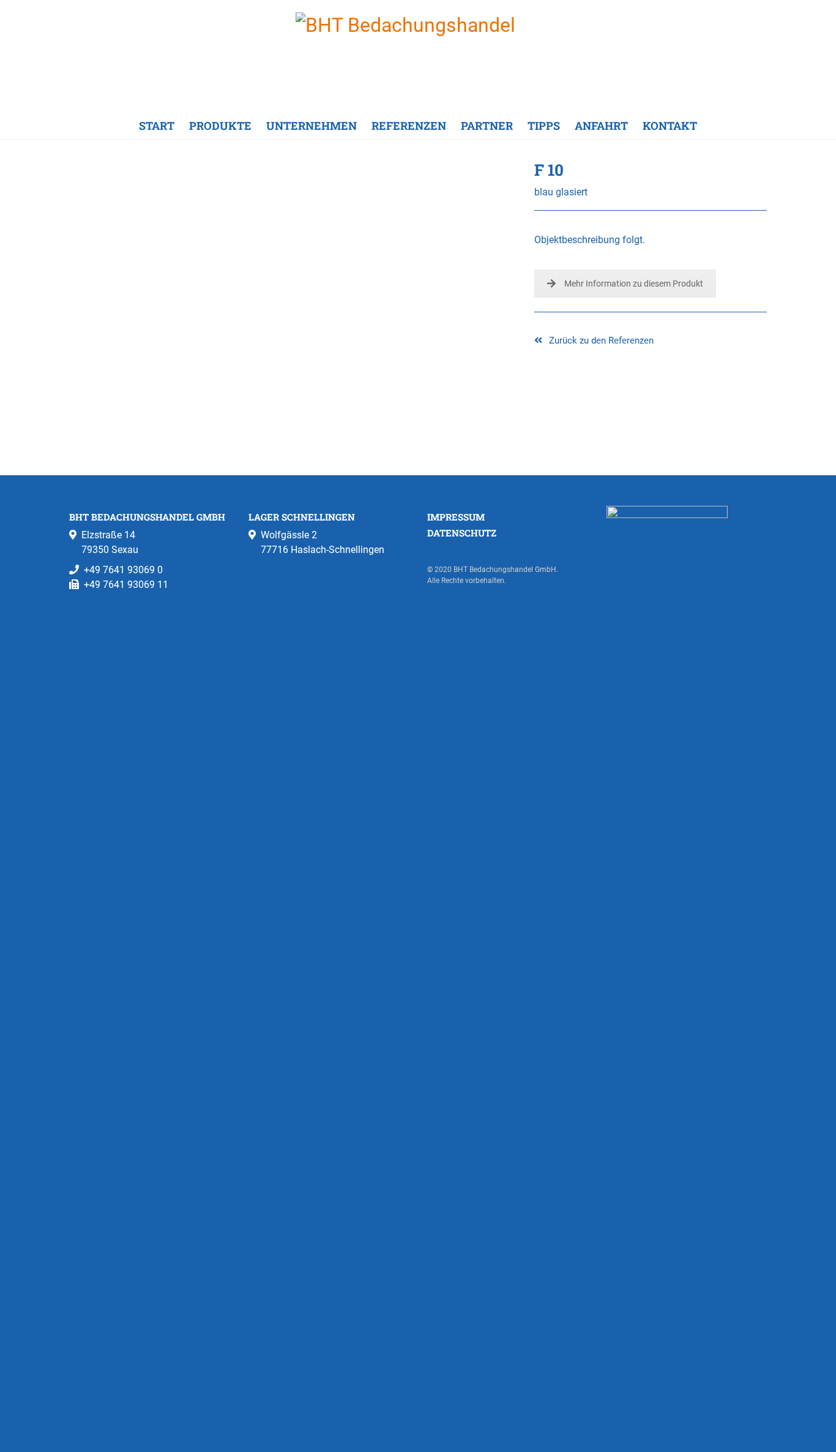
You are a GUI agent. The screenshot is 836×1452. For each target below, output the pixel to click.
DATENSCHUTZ (461, 533)
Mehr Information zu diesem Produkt (633, 283)
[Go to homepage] (418, 56)
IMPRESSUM (456, 517)
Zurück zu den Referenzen (600, 340)
